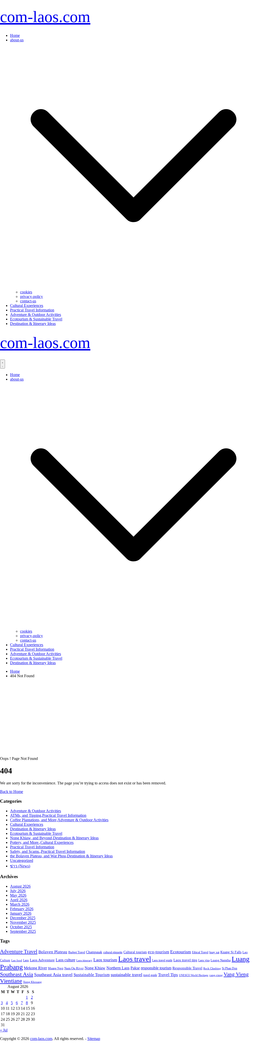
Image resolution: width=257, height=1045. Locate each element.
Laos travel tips (185, 960)
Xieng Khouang (32, 982)
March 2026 (19, 904)
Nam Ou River (74, 968)
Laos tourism (105, 959)
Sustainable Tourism (92, 974)
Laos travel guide (162, 960)
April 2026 (18, 900)
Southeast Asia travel (53, 974)
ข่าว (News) (20, 866)
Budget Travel (76, 952)
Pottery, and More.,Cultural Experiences (42, 842)
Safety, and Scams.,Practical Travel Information (47, 851)
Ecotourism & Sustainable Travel (36, 319)
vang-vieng (216, 975)
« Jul (4, 1030)
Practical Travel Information (32, 310)
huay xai (214, 952)
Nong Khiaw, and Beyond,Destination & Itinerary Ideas (54, 838)
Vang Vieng (236, 974)
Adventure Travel (18, 952)
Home (15, 35)
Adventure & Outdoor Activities (35, 314)
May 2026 (18, 895)
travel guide (150, 975)
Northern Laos (118, 968)
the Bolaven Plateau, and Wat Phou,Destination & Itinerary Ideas (61, 856)
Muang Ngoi (55, 968)
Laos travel (134, 959)
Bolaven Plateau (52, 952)
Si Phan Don (229, 968)
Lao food (16, 960)
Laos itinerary (84, 960)
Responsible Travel (187, 968)
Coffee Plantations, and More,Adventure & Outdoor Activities (59, 820)
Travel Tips (168, 974)
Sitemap (93, 1038)
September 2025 (23, 931)
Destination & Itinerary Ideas (33, 323)
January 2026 (20, 913)
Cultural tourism (135, 952)
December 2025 (22, 918)
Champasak (94, 952)
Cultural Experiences (26, 305)
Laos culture (65, 960)
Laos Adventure (42, 960)
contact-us (28, 301)
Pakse (135, 968)
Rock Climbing (212, 968)
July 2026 (18, 891)
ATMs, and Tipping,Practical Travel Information (48, 815)
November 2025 (23, 922)
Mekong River (35, 968)
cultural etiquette (112, 952)
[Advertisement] (128, 717)
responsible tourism (156, 968)
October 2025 (21, 927)
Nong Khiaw (95, 968)
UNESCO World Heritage (193, 975)
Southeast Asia (16, 974)
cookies (26, 292)
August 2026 (20, 886)
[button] (133, 287)
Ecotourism (180, 951)
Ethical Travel (200, 952)
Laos (26, 960)
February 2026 (21, 909)
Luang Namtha (221, 960)
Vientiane (11, 981)
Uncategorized (21, 860)
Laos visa (204, 960)
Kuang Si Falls (230, 952)
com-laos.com (45, 17)
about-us (17, 40)
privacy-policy (31, 296)
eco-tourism (158, 952)
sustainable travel (126, 974)
